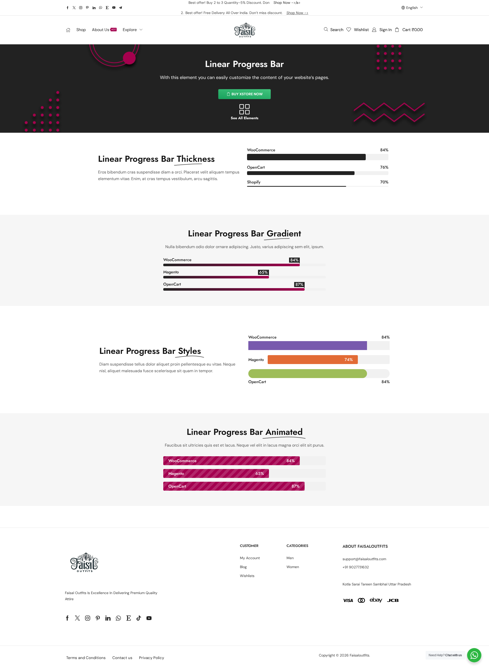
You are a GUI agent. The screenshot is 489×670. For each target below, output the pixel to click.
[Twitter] (74, 7)
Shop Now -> (297, 12)
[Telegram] (120, 7)
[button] (333, 29)
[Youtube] (113, 7)
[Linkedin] (94, 7)
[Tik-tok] (138, 618)
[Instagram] (80, 7)
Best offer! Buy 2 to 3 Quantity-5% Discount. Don (231, 2)
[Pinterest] (87, 7)
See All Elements (244, 117)
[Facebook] (67, 7)
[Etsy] (107, 7)
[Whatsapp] (100, 7)
